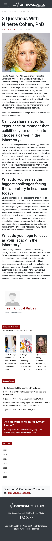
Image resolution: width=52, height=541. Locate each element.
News (4, 11)
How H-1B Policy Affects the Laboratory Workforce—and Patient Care (24, 393)
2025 (5, 455)
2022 (5, 468)
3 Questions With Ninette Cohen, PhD (20, 11)
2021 (5, 473)
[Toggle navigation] (5, 4)
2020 (5, 477)
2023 (5, 464)
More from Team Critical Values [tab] (17, 330)
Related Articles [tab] (11, 327)
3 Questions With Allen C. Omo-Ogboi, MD (19, 410)
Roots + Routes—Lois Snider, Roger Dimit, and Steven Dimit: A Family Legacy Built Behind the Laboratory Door (26, 404)
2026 (5, 450)
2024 (5, 459)
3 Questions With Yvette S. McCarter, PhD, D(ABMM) (23, 399)
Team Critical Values (11, 30)
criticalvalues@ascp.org (31, 429)
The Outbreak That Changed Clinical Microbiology (22, 388)
